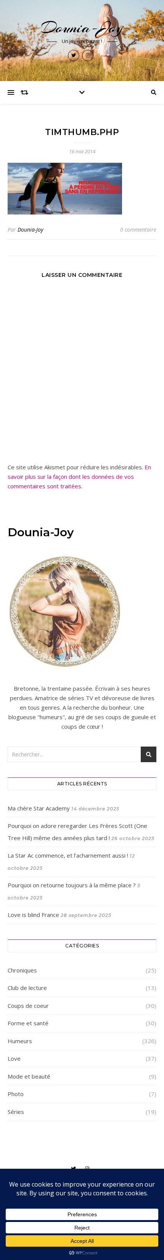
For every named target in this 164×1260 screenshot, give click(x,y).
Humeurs (20, 1041)
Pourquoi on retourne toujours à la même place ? (72, 885)
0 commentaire (138, 229)
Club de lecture (27, 987)
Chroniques (22, 970)
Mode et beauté (29, 1076)
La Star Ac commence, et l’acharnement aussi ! (68, 855)
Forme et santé (28, 1023)
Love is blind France (33, 914)
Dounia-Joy (82, 27)
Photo (16, 1094)
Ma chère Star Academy (39, 808)
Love (14, 1058)
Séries (16, 1111)
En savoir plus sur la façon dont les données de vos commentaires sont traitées (79, 476)
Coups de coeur (28, 1005)
